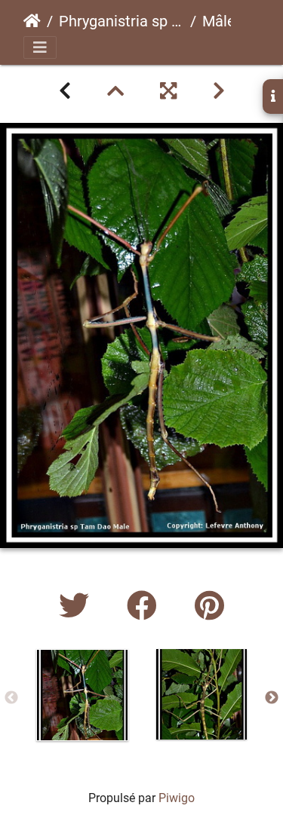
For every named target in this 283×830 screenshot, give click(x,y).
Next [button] (271, 698)
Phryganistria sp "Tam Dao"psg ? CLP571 (121, 21)
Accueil (32, 21)
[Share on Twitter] (78, 606)
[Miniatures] (115, 91)
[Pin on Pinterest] (209, 606)
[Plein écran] (168, 91)
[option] (82, 695)
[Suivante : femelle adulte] (219, 91)
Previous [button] (11, 698)
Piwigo (176, 798)
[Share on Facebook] (146, 606)
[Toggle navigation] (40, 47)
